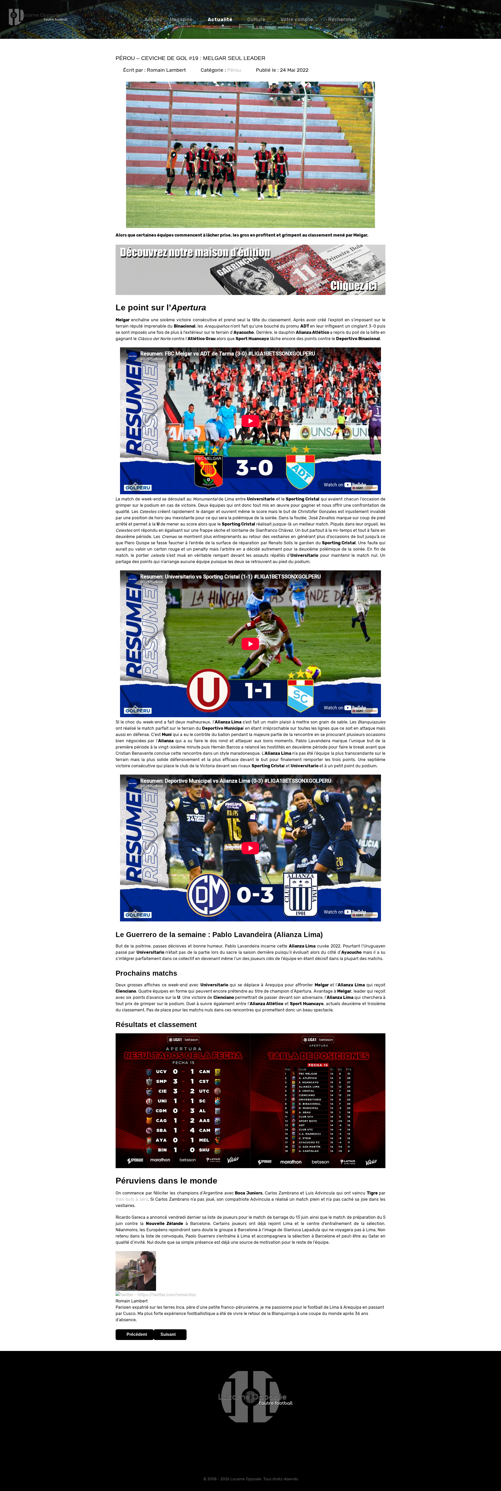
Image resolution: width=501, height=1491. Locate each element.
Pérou (234, 70)
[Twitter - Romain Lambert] (156, 1294)
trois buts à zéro (132, 1199)
